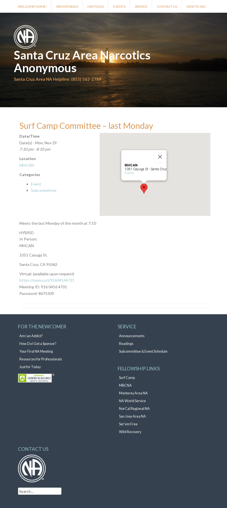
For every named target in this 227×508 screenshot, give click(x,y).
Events (119, 6)
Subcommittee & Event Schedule (143, 351)
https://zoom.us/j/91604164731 (46, 280)
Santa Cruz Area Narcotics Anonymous (82, 61)
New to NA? (196, 6)
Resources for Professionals (40, 359)
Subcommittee (43, 190)
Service (141, 6)
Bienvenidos (67, 6)
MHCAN (26, 165)
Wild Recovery (130, 432)
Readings (126, 344)
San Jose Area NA (132, 416)
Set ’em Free (128, 424)
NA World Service (132, 401)
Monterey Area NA (133, 393)
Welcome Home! (32, 6)
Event (36, 184)
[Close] (160, 156)
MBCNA (125, 385)
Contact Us (167, 6)
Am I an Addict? (31, 336)
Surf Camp (127, 378)
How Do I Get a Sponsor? (37, 344)
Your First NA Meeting (36, 351)
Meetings (95, 6)
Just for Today (30, 367)
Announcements (132, 336)
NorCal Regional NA (134, 409)
